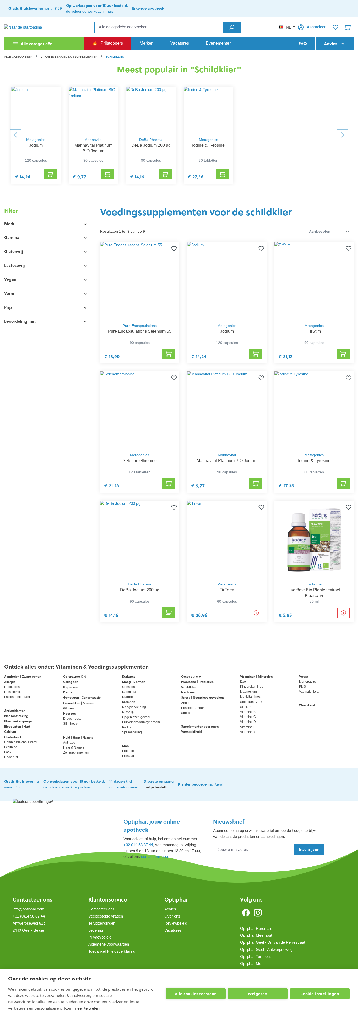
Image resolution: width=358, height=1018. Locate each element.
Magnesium (248, 691)
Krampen (128, 702)
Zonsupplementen (76, 752)
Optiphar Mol (251, 963)
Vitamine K (248, 732)
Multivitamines (250, 696)
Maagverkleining (134, 707)
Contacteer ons (32, 899)
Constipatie (130, 687)
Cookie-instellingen (319, 993)
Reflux (126, 727)
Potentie (128, 751)
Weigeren (257, 993)
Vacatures (173, 930)
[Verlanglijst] (335, 27)
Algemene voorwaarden (108, 944)
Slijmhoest (70, 723)
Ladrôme (314, 584)
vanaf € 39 (35, 8)
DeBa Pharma (150, 140)
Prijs (8, 307)
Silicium (245, 707)
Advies (170, 909)
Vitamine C (248, 717)
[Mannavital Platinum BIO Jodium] (93, 110)
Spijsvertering (132, 732)
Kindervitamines (251, 686)
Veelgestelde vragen (105, 916)
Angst (185, 703)
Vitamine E (248, 727)
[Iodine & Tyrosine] (209, 110)
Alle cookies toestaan (196, 993)
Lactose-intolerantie (18, 697)
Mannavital (93, 140)
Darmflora (129, 692)
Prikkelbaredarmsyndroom (141, 722)
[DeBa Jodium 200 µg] (151, 110)
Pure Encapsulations (140, 326)
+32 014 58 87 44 (138, 844)
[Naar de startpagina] (30, 27)
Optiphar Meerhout (256, 935)
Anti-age (69, 742)
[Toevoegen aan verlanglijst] (173, 248)
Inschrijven (309, 849)
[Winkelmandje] (348, 27)
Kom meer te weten (82, 1008)
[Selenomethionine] (140, 410)
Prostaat (128, 756)
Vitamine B (248, 712)
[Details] (256, 613)
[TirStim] (314, 281)
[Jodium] (36, 110)
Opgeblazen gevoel (136, 717)
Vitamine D (248, 722)
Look (7, 752)
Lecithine (10, 747)
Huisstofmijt (12, 692)
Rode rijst (11, 757)
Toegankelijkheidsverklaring (111, 951)
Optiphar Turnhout (255, 956)
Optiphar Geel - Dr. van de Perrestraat (272, 942)
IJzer (243, 681)
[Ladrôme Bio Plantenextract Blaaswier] (314, 540)
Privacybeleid (99, 937)
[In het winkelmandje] (50, 174)
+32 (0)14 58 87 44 (29, 916)
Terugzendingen (101, 923)
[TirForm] (227, 540)
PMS (302, 686)
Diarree (127, 697)
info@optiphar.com (29, 909)
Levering (95, 930)
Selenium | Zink (251, 702)
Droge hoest (72, 718)
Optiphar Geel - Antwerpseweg (266, 949)
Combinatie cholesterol (20, 742)
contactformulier (155, 856)
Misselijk (128, 712)
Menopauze (307, 681)
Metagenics (35, 140)
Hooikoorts (12, 687)
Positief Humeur (192, 708)
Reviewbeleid (175, 923)
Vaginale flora (309, 691)
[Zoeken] (232, 27)
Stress (185, 713)
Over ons (172, 916)
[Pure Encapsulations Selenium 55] (140, 281)
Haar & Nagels (73, 747)
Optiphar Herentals (256, 928)
